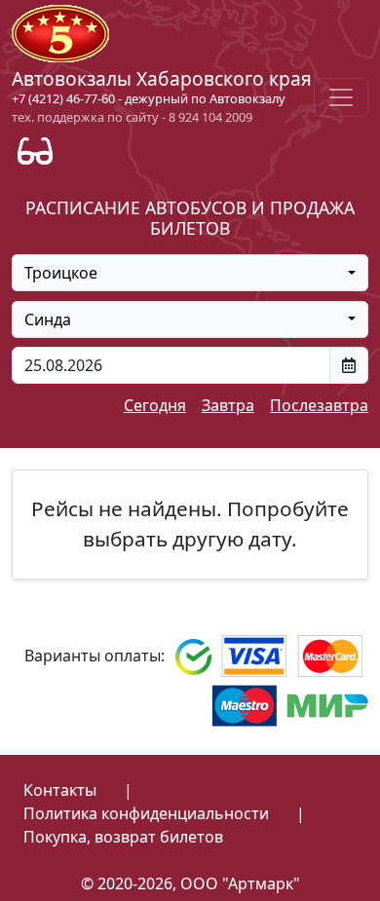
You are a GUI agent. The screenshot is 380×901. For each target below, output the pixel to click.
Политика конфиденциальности (146, 813)
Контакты (59, 790)
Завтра (228, 405)
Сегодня (155, 405)
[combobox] (190, 272)
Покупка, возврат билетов (123, 836)
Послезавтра (319, 405)
